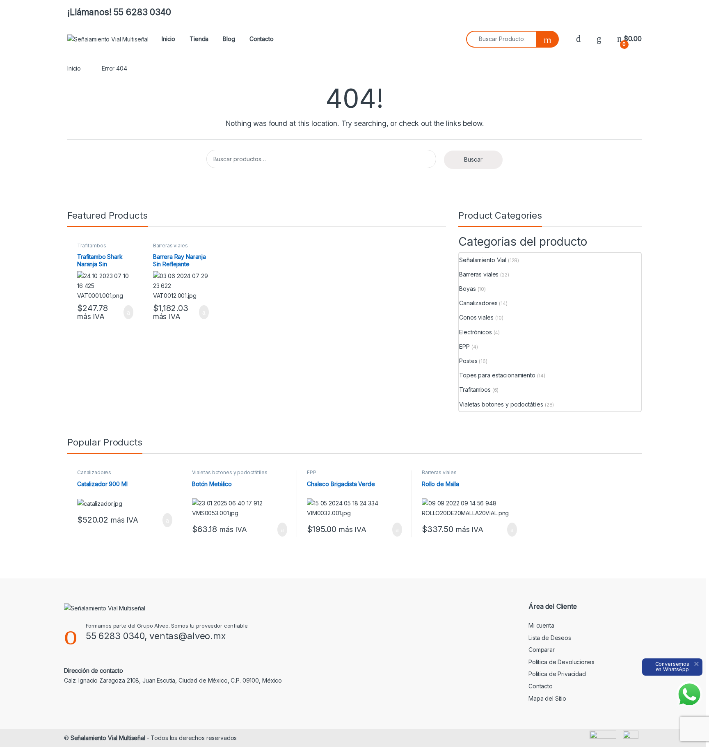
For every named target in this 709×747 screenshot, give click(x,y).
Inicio (168, 38)
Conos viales (476, 317)
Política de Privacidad (557, 673)
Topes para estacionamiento (497, 375)
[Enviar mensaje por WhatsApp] (689, 694)
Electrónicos (475, 332)
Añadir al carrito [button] (125, 312)
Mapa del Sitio (547, 698)
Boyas (467, 288)
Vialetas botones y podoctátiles (501, 404)
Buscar (473, 159)
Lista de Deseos (549, 637)
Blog (229, 38)
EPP (464, 346)
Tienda (199, 38)
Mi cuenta (541, 625)
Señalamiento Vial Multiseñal (108, 737)
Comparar (541, 649)
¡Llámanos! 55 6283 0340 (119, 12)
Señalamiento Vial (482, 259)
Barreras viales (170, 245)
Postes (468, 360)
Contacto (261, 38)
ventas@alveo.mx (187, 635)
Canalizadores (478, 302)
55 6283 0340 (115, 635)
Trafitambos (91, 245)
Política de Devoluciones (561, 661)
